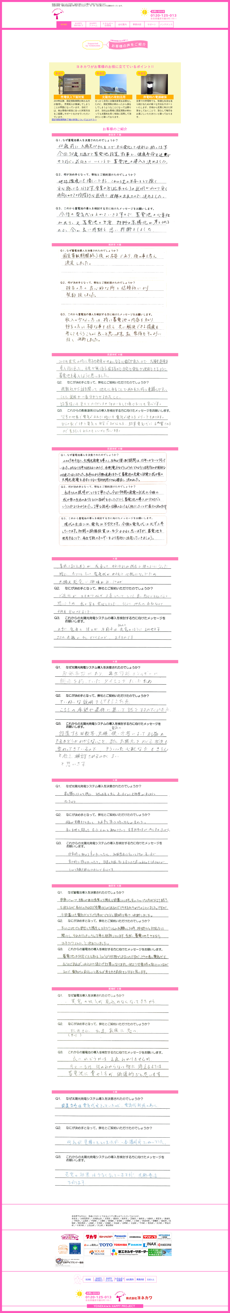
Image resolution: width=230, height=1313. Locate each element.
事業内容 (137, 24)
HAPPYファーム (93, 24)
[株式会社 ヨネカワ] (115, 14)
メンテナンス (166, 24)
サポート (151, 24)
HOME (64, 24)
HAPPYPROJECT (78, 24)
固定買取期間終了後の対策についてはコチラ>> (74, 120)
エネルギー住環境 (107, 24)
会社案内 (122, 24)
